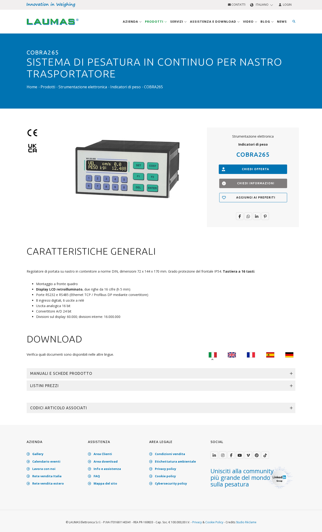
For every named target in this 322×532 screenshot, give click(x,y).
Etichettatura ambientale (175, 461)
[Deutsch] (289, 354)
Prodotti (154, 21)
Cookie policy (165, 476)
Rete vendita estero (48, 483)
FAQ (96, 476)
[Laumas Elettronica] (52, 26)
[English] (232, 354)
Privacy (197, 522)
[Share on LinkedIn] (256, 216)
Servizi (177, 21)
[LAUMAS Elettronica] (214, 455)
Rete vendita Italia (47, 476)
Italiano (262, 5)
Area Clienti (102, 454)
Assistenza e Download (213, 21)
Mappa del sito (105, 483)
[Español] (270, 354)
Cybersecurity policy (170, 483)
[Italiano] (213, 354)
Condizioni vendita (169, 454)
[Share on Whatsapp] (248, 216)
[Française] (251, 354)
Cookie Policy (214, 522)
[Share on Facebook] (240, 216)
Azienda (131, 21)
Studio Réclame (246, 522)
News (282, 21)
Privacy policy (165, 469)
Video (249, 21)
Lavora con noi (43, 469)
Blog (265, 21)
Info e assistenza (107, 469)
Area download (105, 461)
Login (286, 5)
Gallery (37, 454)
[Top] (311, 523)
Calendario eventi (46, 461)
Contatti (238, 5)
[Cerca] (294, 21)
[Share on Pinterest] (265, 216)
